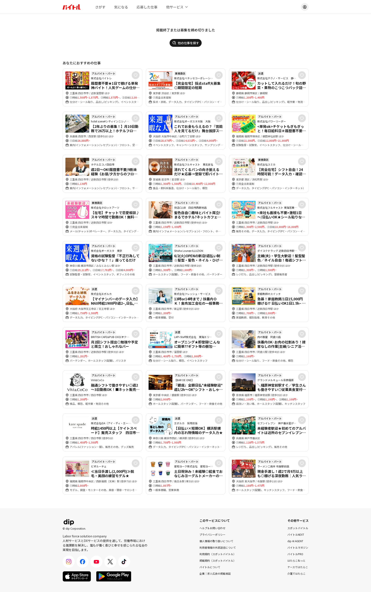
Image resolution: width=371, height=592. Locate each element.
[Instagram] (69, 562)
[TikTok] (124, 562)
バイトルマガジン (297, 547)
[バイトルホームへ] (71, 7)
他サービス (174, 7)
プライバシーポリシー (212, 534)
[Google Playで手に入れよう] (113, 576)
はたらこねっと (296, 560)
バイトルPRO (295, 554)
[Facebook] (82, 562)
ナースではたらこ (297, 567)
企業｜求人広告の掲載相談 (215, 573)
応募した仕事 (147, 7)
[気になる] (135, 75)
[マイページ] (305, 7)
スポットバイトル (297, 528)
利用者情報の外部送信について (217, 547)
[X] (110, 562)
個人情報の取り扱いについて (216, 541)
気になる (121, 7)
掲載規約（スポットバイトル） (217, 560)
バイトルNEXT (295, 534)
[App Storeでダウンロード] (77, 576)
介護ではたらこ (296, 573)
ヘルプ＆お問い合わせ (212, 528)
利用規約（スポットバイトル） (217, 554)
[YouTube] (96, 562)
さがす (100, 7)
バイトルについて (209, 567)
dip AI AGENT (295, 541)
